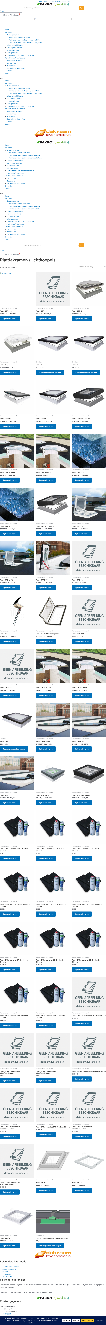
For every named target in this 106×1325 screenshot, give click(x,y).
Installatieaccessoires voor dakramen (20, 55)
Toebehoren (11, 66)
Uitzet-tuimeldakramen (15, 45)
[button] (53, 78)
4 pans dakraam (13, 50)
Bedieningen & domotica (16, 68)
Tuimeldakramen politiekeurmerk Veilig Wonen (26, 42)
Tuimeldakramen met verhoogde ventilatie (24, 40)
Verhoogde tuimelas (14, 48)
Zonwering (9, 71)
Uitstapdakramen (13, 53)
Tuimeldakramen (13, 35)
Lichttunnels (11, 63)
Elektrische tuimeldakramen (19, 37)
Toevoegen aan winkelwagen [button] (50, 372)
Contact (7, 73)
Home (7, 30)
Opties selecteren (9, 319)
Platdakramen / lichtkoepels (15, 58)
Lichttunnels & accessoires (14, 60)
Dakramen (8, 32)
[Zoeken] (81, 8)
